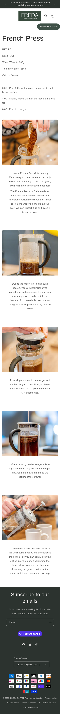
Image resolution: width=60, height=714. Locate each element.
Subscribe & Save (48, 27)
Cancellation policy (31, 707)
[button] (6, 16)
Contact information (47, 703)
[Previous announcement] (5, 4)
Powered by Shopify (33, 698)
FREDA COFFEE (17, 698)
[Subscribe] (50, 622)
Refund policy (13, 703)
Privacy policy (51, 698)
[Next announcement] (54, 4)
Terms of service (29, 703)
